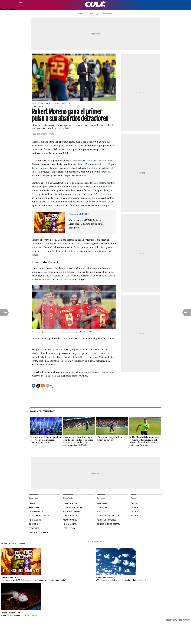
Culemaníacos (37, 107)
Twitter (134, 507)
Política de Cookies (106, 520)
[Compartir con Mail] (48, 386)
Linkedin (135, 511)
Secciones (34, 528)
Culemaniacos (36, 511)
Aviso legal (102, 511)
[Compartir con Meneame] (43, 386)
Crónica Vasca (70, 515)
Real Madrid (35, 520)
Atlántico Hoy (70, 520)
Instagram (136, 515)
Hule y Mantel (70, 524)
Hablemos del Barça (39, 515)
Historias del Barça (38, 532)
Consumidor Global (73, 507)
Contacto (102, 507)
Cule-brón (34, 524)
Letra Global (69, 528)
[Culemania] (95, 4)
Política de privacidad (108, 515)
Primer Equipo (36, 507)
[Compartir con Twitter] (38, 386)
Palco (32, 503)
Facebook (135, 503)
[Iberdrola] (107, 14)
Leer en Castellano (7, 9)
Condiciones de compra (108, 524)
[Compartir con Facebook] (33, 386)
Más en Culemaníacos (42, 411)
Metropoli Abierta (72, 511)
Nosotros (102, 503)
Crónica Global (70, 503)
